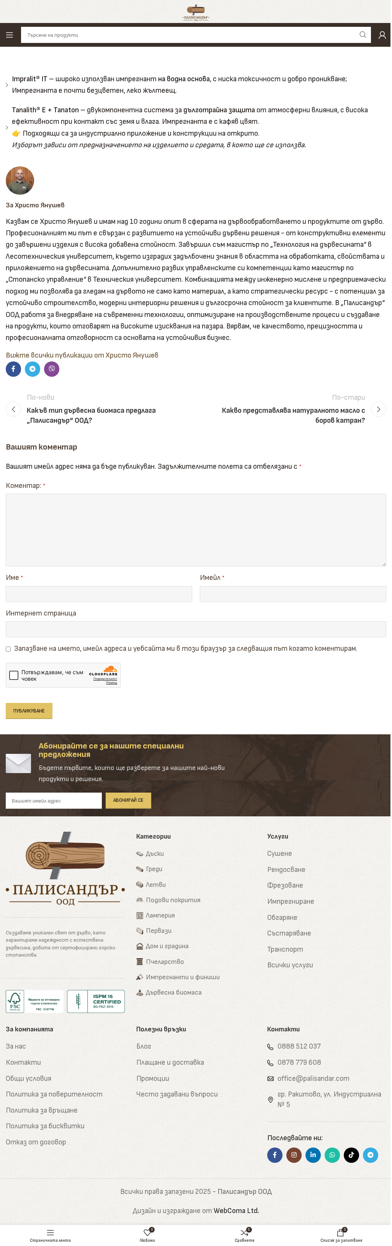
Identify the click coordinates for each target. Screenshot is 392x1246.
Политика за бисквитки (45, 1126)
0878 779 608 (299, 1062)
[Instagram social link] (294, 1155)
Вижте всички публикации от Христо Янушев (82, 355)
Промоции (152, 1078)
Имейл (212, 577)
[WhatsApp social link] (332, 1155)
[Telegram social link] (32, 369)
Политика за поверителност (54, 1094)
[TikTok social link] (351, 1155)
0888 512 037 (299, 1046)
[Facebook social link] (13, 369)
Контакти (23, 1062)
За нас (16, 1046)
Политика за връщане (42, 1110)
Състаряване (289, 933)
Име (14, 577)
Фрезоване (285, 885)
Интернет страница (41, 613)
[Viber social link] (51, 369)
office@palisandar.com (314, 1078)
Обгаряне (282, 917)
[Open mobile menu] (9, 35)
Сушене (279, 853)
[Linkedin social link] (313, 1155)
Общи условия (28, 1078)
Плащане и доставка (170, 1062)
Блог (143, 1046)
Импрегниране (290, 901)
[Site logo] (196, 11)
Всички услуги (290, 965)
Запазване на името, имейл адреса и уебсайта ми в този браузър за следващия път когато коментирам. (186, 648)
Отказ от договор (36, 1142)
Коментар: (26, 485)
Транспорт (285, 949)
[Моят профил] (382, 35)
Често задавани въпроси (177, 1094)
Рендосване (286, 869)
